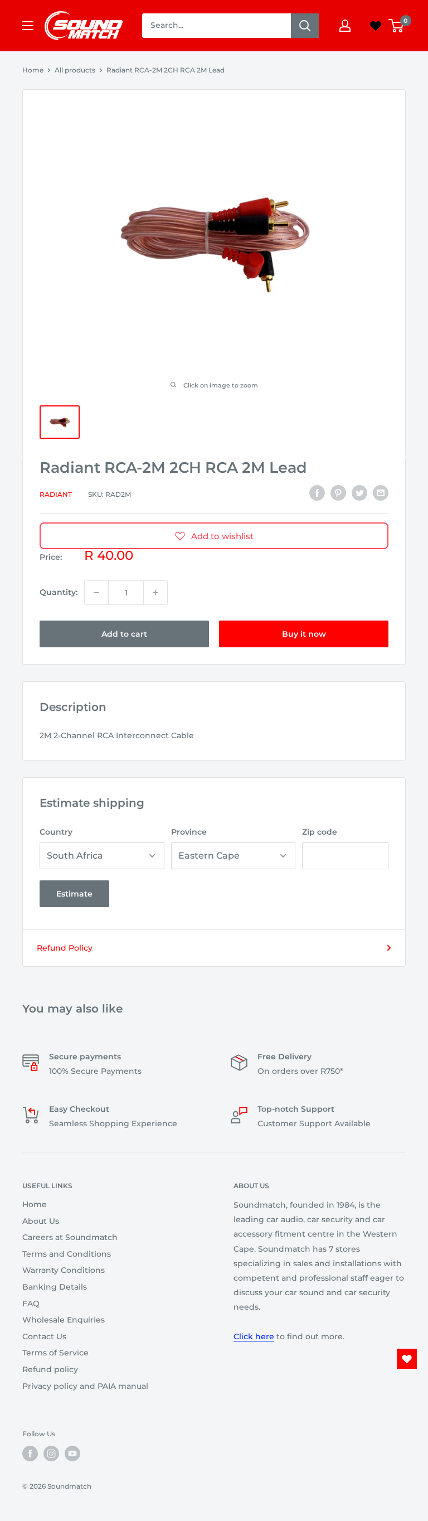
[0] (396, 25)
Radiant (56, 494)
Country (56, 832)
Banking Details (54, 1287)
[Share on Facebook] (317, 493)
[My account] (345, 26)
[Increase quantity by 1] (155, 592)
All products (75, 70)
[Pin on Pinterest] (338, 493)
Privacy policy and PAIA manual (85, 1386)
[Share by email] (380, 493)
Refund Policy (65, 948)
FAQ (31, 1304)
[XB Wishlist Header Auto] (376, 26)
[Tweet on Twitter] (359, 493)
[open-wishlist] (407, 1359)
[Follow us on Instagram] (51, 1453)
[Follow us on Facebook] (30, 1453)
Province (189, 832)
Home (32, 70)
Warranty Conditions (63, 1270)
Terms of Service (55, 1353)
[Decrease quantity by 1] (96, 592)
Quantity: (58, 592)
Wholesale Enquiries (63, 1320)
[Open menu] (27, 25)
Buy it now (304, 634)
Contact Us (44, 1336)
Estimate (74, 894)
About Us (40, 1221)
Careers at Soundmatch (70, 1237)
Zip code (319, 832)
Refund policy (50, 1369)
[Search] (305, 25)
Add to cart (124, 634)
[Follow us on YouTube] (72, 1453)
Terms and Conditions (66, 1254)
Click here (254, 1336)
